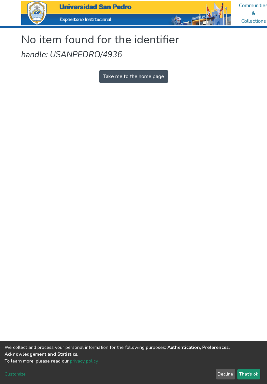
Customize (15, 374)
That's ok (248, 374)
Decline (225, 374)
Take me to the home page (133, 76)
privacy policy (84, 361)
